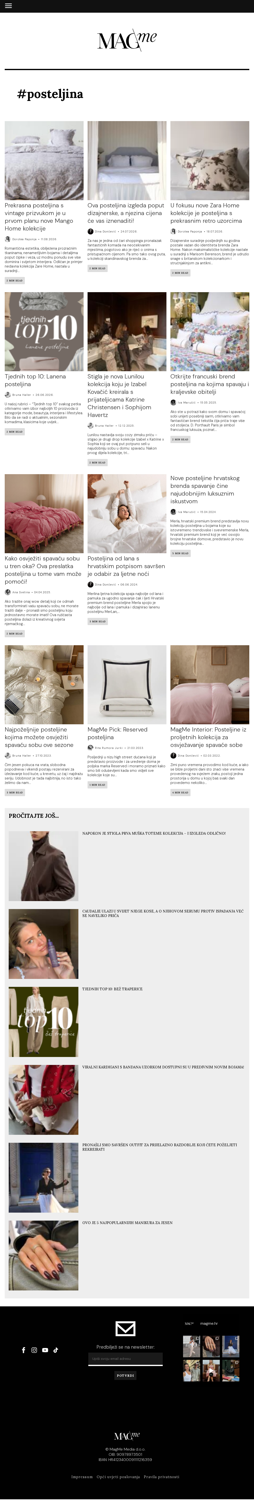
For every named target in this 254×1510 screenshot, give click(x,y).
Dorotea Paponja (24, 239)
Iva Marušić (187, 402)
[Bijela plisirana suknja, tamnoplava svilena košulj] (230, 1346)
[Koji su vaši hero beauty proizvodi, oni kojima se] (211, 1370)
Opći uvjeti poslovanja (118, 1477)
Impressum (82, 1477)
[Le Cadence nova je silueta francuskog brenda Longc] (230, 1370)
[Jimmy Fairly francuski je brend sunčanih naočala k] (191, 1370)
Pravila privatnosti (161, 1477)
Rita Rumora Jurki (109, 748)
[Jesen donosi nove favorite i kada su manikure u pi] (211, 1346)
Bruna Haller (21, 395)
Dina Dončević (105, 231)
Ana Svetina (21, 592)
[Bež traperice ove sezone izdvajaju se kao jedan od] (191, 1346)
